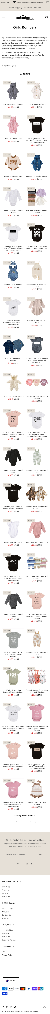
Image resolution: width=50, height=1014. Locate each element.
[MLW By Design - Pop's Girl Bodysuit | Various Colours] (13, 751)
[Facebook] (18, 864)
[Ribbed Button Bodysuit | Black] (13, 457)
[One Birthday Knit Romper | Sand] (37, 271)
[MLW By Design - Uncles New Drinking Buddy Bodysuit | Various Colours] (37, 419)
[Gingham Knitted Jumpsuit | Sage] (37, 457)
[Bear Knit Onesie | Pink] (13, 125)
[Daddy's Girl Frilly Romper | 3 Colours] (37, 383)
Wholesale (6, 918)
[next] (36, 822)
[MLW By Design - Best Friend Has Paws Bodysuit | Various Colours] (13, 713)
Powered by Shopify (31, 1011)
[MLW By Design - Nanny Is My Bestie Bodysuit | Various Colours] (13, 419)
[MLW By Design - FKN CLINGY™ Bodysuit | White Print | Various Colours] (37, 125)
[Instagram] (27, 864)
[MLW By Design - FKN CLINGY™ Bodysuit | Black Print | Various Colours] (13, 233)
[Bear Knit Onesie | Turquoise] (37, 163)
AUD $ (12, 981)
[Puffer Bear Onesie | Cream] (13, 383)
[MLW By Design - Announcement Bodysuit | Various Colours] (13, 307)
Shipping (5, 890)
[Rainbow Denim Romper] (13, 271)
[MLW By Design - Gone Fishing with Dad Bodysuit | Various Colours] (13, 563)
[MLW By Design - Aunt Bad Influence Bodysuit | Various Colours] (37, 601)
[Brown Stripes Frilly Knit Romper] (37, 789)
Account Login (7, 908)
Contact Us (6, 915)
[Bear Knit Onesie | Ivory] (37, 91)
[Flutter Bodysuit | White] (13, 529)
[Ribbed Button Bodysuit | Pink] (37, 529)
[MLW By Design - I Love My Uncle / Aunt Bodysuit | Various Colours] (13, 789)
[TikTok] (32, 864)
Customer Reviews (9, 940)
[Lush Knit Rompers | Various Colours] (37, 197)
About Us (5, 912)
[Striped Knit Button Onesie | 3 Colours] (37, 563)
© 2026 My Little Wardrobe (12, 1011)
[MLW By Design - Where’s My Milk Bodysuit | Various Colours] (37, 713)
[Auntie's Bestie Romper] (13, 163)
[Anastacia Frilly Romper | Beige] (37, 307)
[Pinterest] (22, 864)
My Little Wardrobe (9, 52)
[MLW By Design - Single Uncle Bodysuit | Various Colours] (13, 639)
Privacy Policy (7, 955)
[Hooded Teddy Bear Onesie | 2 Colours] (37, 493)
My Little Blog (7, 930)
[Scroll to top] (44, 1007)
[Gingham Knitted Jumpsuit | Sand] (37, 639)
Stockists (5, 933)
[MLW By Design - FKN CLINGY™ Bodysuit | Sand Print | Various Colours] (37, 751)
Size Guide (6, 897)
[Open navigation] (7, 17)
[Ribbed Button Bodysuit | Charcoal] (13, 601)
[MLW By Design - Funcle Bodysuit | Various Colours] (13, 493)
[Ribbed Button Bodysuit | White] (13, 197)
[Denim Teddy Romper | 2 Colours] (13, 345)
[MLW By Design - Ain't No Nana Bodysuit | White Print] (37, 233)
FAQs (4, 952)
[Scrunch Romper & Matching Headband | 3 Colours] (37, 677)
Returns (5, 893)
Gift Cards (6, 887)
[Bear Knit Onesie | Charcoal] (13, 91)
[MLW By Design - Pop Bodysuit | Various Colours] (13, 677)
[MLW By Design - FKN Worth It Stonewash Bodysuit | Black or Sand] (37, 345)
